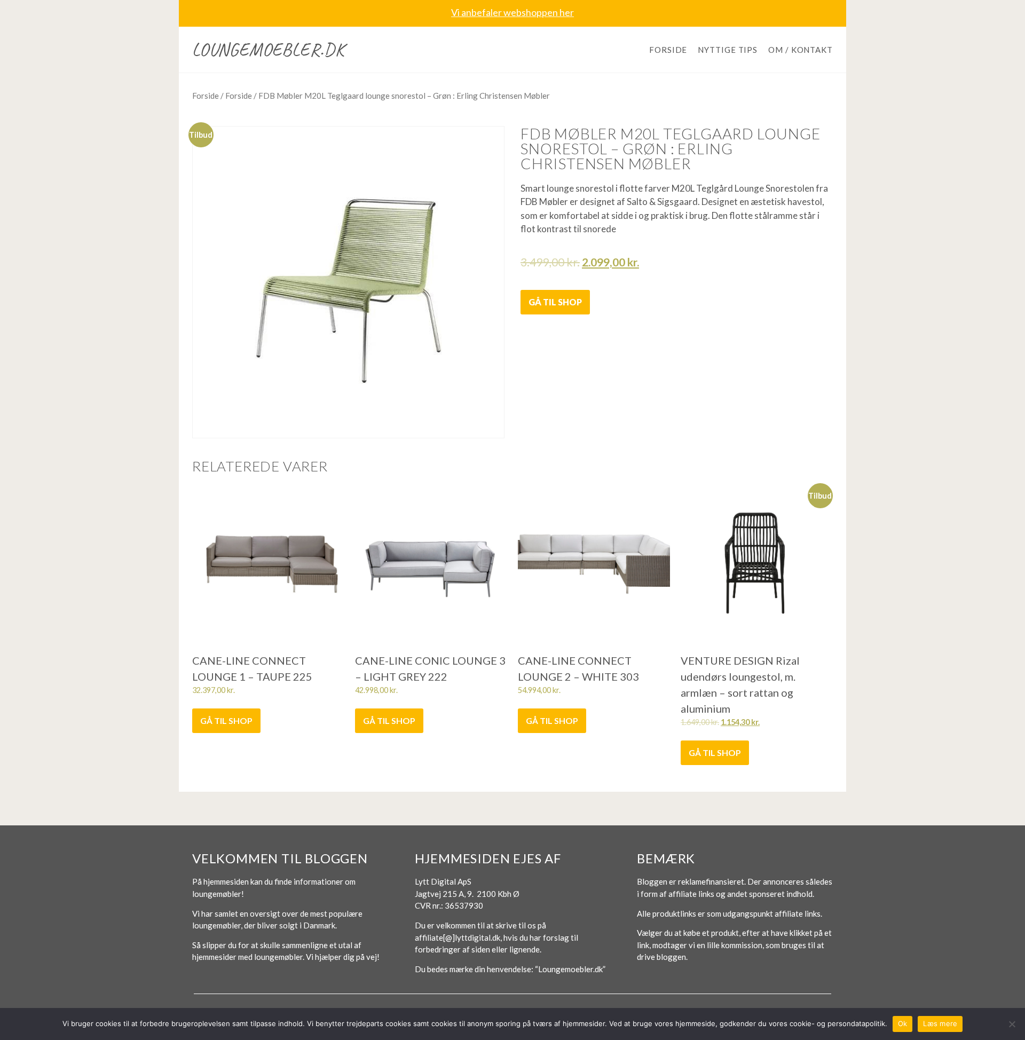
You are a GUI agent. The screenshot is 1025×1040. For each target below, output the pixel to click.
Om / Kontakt (800, 49)
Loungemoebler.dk (268, 49)
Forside (668, 49)
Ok (903, 1023)
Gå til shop (555, 302)
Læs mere (940, 1023)
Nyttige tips (728, 49)
